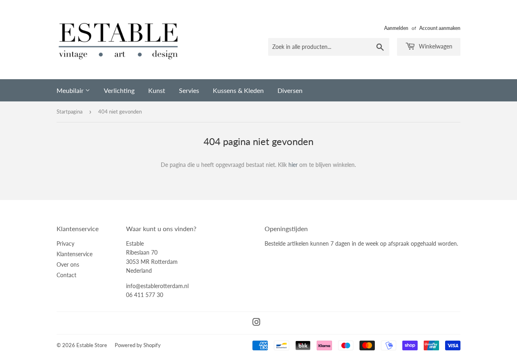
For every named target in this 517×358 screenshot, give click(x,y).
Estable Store (91, 345)
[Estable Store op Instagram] (256, 323)
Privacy (65, 243)
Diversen (290, 90)
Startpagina (69, 111)
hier (293, 164)
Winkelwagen (434, 46)
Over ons (68, 264)
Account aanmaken (439, 28)
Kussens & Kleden (238, 90)
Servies (189, 90)
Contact (66, 275)
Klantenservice (74, 254)
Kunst (156, 90)
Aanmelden (396, 28)
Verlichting (119, 90)
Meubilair (71, 90)
